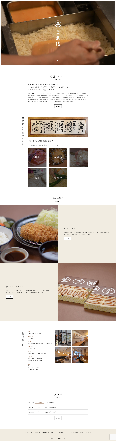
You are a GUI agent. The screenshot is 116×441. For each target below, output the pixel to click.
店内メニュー (54, 432)
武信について (36, 432)
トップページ (28, 432)
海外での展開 (74, 432)
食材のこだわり (45, 432)
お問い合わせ (87, 432)
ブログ (81, 432)
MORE (58, 106)
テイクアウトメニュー (64, 432)
